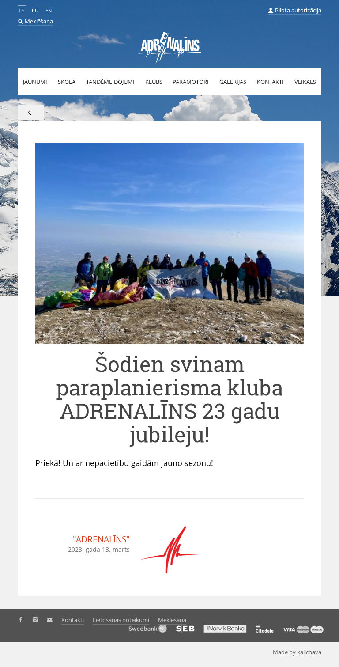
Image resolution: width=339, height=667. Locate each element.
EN (48, 10)
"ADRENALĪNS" (101, 539)
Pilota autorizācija (297, 10)
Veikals (305, 82)
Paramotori (191, 82)
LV (22, 10)
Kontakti (270, 82)
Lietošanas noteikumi (121, 620)
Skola (66, 82)
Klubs (153, 82)
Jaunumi (35, 82)
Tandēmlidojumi (110, 82)
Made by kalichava (297, 652)
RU (35, 10)
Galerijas (232, 82)
